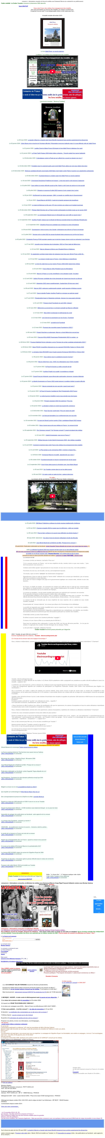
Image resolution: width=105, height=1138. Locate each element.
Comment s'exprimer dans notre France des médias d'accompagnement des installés (57, 445)
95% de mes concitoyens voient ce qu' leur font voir (32, 551)
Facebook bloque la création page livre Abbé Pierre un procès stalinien (59, 175)
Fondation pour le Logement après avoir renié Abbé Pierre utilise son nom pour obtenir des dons (59, 166)
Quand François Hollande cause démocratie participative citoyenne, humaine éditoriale (58, 376)
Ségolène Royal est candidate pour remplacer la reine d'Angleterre (59, 224)
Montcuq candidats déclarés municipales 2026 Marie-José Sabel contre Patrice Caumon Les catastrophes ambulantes (59, 171)
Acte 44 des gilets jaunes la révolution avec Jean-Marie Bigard (59, 464)
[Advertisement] (52, 516)
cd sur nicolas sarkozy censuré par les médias (25, 989)
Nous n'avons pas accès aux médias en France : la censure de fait (58, 425)
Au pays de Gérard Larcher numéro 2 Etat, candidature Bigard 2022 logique (59, 420)
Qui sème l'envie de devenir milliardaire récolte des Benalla (60, 538)
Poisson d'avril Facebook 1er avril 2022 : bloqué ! (57, 303)
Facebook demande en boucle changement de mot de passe (58, 459)
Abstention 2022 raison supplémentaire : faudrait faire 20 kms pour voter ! (58, 283)
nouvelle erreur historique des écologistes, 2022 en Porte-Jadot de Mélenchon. (57, 244)
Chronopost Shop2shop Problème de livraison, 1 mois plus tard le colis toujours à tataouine (57, 180)
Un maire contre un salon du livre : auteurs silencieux (57, 474)
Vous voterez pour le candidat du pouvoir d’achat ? (58, 357)
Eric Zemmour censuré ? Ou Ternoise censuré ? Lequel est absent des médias (59, 430)
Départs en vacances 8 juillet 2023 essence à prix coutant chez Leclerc (58, 190)
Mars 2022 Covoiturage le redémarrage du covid (58, 313)
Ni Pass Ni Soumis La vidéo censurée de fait (58, 366)
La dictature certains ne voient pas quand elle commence (58, 406)
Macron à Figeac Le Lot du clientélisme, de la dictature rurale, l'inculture (58, 273)
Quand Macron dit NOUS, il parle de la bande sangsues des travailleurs (57, 200)
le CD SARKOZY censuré (69, 982)
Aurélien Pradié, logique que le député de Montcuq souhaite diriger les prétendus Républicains (59, 220)
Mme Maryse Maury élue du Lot (30, 791)
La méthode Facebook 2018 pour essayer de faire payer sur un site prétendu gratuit (54, 549)
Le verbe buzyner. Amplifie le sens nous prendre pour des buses (58, 396)
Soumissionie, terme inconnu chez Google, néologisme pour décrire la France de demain (58, 229)
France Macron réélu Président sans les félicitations (58, 268)
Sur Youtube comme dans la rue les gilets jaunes (58, 469)
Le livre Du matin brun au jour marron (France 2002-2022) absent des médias (57, 264)
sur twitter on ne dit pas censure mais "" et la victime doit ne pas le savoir (52, 553)
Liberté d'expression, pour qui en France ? (58, 435)
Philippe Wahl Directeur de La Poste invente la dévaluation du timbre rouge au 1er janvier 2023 (59, 210)
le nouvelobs (25, 1000)
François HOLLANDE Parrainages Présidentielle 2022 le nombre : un (58, 337)
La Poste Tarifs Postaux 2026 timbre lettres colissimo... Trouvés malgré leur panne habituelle (58, 153)
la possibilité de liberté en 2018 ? (27, 787)
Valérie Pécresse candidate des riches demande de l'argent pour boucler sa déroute (57, 278)
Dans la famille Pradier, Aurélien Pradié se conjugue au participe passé (57, 293)
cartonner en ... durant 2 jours (69, 555)
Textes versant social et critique (28, 747)
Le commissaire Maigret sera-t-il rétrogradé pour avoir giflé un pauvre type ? (59, 215)
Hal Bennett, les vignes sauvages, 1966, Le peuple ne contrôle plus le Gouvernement (57, 195)
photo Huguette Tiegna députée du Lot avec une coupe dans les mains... (67, 546)
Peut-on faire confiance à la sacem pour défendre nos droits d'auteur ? (58, 533)
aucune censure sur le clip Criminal (22, 1015)
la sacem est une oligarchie (48, 997)
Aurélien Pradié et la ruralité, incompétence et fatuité (58, 371)
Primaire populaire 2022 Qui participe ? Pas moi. (58, 401)
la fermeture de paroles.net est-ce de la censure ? (23, 1018)
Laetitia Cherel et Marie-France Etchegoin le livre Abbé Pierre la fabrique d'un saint (58, 148)
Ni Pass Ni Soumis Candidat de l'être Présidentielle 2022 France (58, 391)
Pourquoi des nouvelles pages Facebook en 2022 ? (58, 327)
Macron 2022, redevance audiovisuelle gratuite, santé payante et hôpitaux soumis (57, 288)
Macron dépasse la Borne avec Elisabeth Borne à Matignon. (57, 249)
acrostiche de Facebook (58, 322)
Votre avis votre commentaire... (10, 1106)
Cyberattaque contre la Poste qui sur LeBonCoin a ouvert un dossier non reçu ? (59, 158)
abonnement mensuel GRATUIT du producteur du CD (31, 992)
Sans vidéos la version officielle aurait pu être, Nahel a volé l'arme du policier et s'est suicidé (58, 185)
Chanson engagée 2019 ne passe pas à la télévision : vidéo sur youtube (58, 528)
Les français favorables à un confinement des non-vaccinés (59, 415)
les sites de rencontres (37, 1009)
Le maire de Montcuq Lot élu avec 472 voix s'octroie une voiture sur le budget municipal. (57, 205)
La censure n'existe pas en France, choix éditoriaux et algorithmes (57, 259)
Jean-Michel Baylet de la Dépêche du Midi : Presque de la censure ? (56, 543)
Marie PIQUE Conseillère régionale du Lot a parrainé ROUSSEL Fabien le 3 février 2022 (58, 347)
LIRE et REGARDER (7, 753)
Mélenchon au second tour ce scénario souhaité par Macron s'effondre (58, 308)
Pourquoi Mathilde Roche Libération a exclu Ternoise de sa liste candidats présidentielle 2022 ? (58, 342)
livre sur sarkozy (7, 1082)
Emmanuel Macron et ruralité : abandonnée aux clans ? (58, 454)
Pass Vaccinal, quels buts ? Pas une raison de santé (59, 410)
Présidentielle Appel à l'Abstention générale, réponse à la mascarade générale (57, 298)
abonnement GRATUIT (25, 879)
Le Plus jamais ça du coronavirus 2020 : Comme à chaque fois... (57, 450)
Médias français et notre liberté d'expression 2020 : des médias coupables (59, 440)
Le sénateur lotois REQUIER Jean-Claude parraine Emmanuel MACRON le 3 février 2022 (58, 352)
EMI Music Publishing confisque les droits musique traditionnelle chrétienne (58, 523)
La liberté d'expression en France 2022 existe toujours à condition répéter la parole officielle (58, 381)
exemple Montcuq (38, 796)
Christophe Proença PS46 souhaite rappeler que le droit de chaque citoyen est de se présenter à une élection (58, 239)
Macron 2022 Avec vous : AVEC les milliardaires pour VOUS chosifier (58, 361)
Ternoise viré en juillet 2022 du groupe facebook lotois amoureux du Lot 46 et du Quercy (58, 234)
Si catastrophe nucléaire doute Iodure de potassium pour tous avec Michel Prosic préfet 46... (57, 254)
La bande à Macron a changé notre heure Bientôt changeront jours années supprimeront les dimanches (58, 140)
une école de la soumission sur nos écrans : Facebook (58, 317)
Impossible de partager (64, 1133)
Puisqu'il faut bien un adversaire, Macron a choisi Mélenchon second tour (58, 332)
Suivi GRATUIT (23, 6)
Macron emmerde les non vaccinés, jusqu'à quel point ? (58, 386)
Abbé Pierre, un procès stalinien (54, 51)
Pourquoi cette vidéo (21, 1133)
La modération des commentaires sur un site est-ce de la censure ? (28, 1012)
